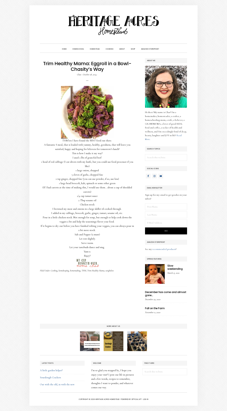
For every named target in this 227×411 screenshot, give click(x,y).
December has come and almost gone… (165, 293)
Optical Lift (136, 399)
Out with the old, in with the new (57, 384)
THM (84, 270)
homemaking (75, 270)
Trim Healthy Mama (95, 270)
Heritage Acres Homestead (113, 24)
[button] (165, 47)
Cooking (54, 270)
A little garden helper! (51, 370)
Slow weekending (175, 267)
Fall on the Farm (155, 308)
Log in (145, 399)
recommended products (164, 249)
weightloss (109, 270)
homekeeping (64, 270)
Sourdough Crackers (50, 377)
